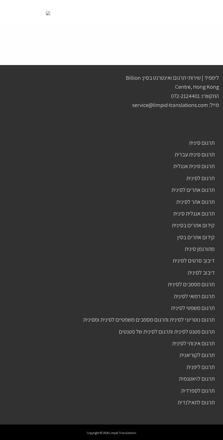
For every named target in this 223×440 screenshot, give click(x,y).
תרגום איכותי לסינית (193, 343)
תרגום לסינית (200, 178)
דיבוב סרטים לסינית (194, 260)
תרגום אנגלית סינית (194, 213)
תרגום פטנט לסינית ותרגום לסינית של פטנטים (167, 331)
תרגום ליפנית (201, 367)
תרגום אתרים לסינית (193, 189)
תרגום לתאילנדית (196, 402)
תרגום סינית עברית (195, 154)
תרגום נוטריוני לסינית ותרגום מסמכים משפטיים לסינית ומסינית (149, 319)
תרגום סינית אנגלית (194, 166)
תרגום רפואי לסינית (194, 296)
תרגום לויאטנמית (197, 378)
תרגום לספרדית (198, 390)
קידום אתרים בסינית (193, 225)
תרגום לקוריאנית (197, 355)
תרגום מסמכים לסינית (191, 284)
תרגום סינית (202, 142)
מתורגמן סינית (200, 249)
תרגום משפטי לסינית (193, 308)
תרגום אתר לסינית (195, 201)
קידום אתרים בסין (196, 237)
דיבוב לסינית (201, 272)
